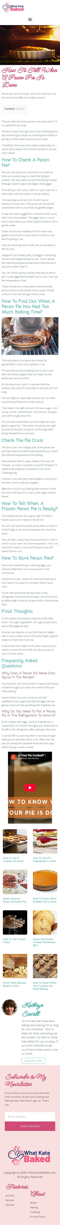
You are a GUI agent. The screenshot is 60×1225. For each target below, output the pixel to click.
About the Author (33, 1060)
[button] (30, 19)
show (20, 109)
